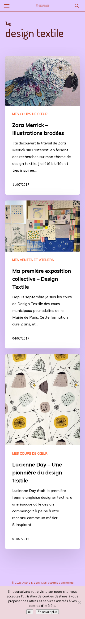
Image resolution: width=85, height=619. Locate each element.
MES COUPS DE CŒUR (29, 114)
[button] (6, 5)
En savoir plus (47, 612)
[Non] (79, 602)
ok (29, 612)
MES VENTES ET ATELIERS (33, 260)
